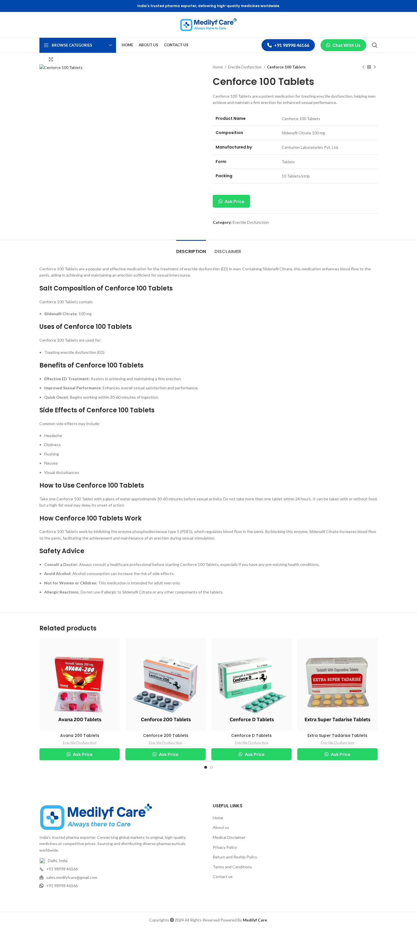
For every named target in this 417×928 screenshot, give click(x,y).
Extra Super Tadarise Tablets (337, 735)
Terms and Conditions (232, 866)
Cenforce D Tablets (251, 735)
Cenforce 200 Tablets (165, 735)
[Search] (374, 45)
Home (218, 67)
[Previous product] (363, 67)
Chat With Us (346, 45)
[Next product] (375, 67)
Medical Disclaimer (229, 837)
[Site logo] (208, 24)
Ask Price (234, 201)
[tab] (191, 248)
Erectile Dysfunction (245, 67)
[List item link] (121, 869)
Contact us (223, 876)
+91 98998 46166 (291, 45)
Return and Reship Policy (235, 856)
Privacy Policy (225, 847)
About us (221, 827)
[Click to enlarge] (51, 60)
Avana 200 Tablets (79, 735)
